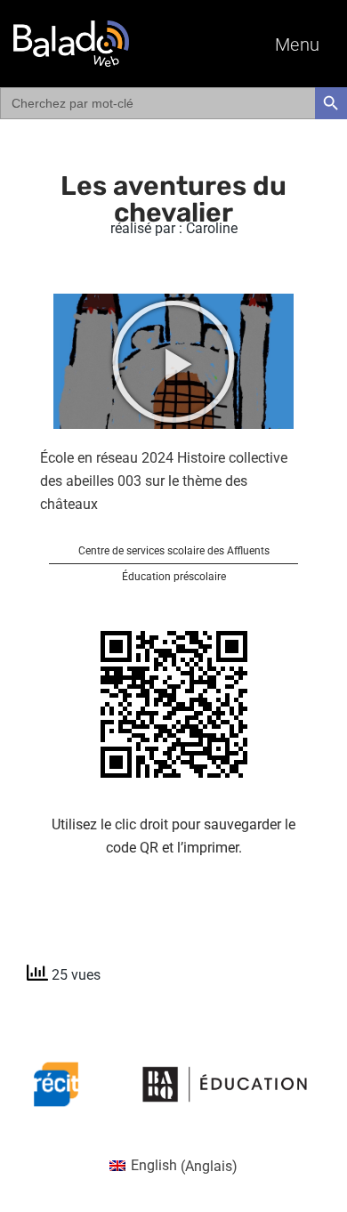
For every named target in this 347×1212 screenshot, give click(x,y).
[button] (173, 361)
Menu (297, 44)
